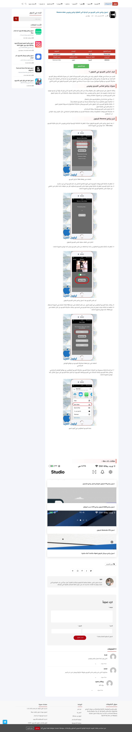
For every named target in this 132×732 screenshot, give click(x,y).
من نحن (79, 709)
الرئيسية (96, 4)
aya (106, 16)
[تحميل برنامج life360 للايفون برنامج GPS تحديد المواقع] (81, 499)
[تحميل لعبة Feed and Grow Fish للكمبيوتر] (38, 69)
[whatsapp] (78, 571)
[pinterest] (82, 571)
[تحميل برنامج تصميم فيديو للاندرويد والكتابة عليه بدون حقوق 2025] (38, 44)
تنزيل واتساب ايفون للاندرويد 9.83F (37, 723)
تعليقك (111, 607)
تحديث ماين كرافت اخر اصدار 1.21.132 (37, 708)
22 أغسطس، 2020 (98, 16)
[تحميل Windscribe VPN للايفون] (81, 522)
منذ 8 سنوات (103, 664)
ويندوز (74, 4)
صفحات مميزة (32, 4)
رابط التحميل (81, 66)
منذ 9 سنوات (103, 677)
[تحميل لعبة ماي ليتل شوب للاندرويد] (38, 81)
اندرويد (89, 4)
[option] (27, 58)
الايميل (80, 626)
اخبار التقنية (50, 4)
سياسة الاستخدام (76, 720)
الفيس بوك (57, 111)
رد (95, 663)
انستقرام (107, 114)
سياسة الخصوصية (76, 723)
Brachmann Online (57, 60)
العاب (67, 4)
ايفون (81, 4)
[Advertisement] (81, 33)
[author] (107, 15)
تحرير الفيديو (109, 564)
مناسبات (42, 4)
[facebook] (86, 571)
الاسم (111, 626)
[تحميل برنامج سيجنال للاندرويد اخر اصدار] (38, 57)
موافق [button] (37, 728)
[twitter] (91, 571)
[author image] (110, 582)
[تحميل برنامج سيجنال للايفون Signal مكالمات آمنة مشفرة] (81, 545)
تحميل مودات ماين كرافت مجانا (39, 712)
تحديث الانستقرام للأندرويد (40, 719)
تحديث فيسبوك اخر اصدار (40, 716)
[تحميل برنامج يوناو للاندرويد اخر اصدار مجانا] (38, 32)
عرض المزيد (30, 728)
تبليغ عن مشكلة (77, 716)
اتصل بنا (79, 713)
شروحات (59, 4)
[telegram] (72, 571)
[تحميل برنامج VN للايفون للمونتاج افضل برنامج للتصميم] (81, 476)
